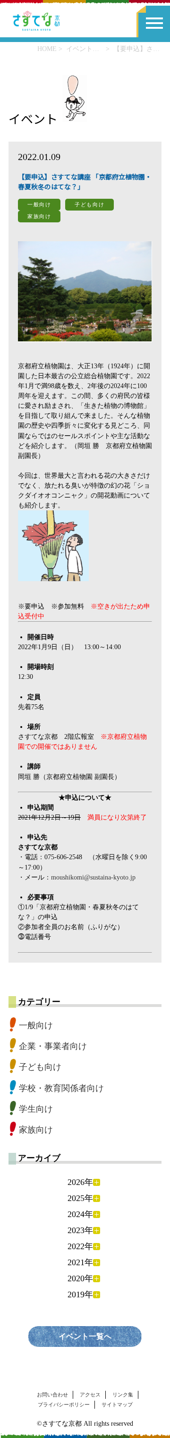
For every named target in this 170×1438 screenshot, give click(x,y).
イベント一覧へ (85, 1336)
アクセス (90, 1394)
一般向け (36, 1025)
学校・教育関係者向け (61, 1088)
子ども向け (40, 1067)
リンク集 (122, 1394)
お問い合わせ (52, 1394)
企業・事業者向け (53, 1046)
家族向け (36, 1129)
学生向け (36, 1109)
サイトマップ (117, 1404)
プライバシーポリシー (64, 1404)
